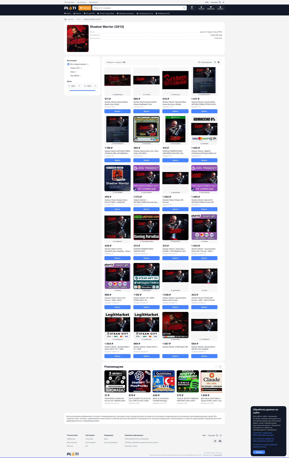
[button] (184, 8)
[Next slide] (220, 366)
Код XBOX (75, 76)
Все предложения (79, 64)
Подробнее (217, 455)
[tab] (215, 62)
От (69, 86)
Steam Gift (76, 68)
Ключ (73, 72)
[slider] (68, 90)
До (85, 86)
